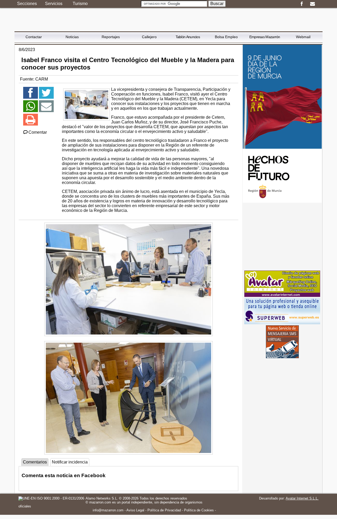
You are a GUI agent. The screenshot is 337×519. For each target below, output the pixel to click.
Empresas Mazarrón (264, 37)
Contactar (34, 37)
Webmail (303, 37)
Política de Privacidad (164, 510)
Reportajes (111, 37)
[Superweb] (282, 323)
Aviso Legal (135, 510)
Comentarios (35, 462)
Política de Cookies (199, 510)
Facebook (301, 4)
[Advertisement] (282, 237)
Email (312, 4)
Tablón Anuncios (188, 37)
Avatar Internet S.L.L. (302, 498)
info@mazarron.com (108, 510)
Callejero (149, 37)
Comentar (37, 132)
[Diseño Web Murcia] (282, 295)
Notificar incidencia (70, 462)
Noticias (72, 37)
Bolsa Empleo (226, 37)
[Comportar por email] (46, 108)
